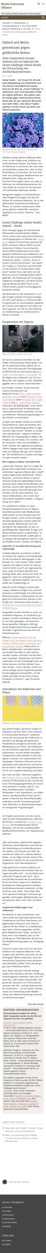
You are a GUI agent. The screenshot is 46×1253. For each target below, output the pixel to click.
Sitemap (7, 1226)
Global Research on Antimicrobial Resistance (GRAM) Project (23, 605)
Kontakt (7, 1211)
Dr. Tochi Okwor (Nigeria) (27, 402)
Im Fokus (27, 29)
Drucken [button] (7, 1240)
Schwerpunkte (19, 23)
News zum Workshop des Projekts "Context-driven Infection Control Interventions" (21, 1138)
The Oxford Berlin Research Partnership (21, 13)
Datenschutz (9, 1219)
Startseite (6, 23)
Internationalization (10, 26)
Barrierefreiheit (10, 1222)
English (7, 1244)
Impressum (8, 1215)
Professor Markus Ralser (18, 777)
